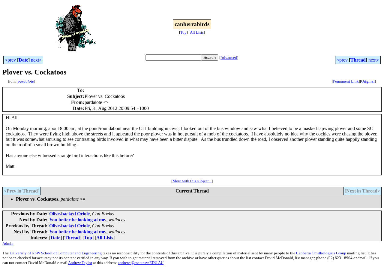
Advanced (228, 57)
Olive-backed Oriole (69, 213)
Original (368, 81)
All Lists (197, 32)
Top (183, 32)
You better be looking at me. (77, 219)
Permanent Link (346, 81)
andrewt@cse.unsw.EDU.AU (141, 262)
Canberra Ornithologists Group (321, 253)
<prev (10, 59)
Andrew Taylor (80, 262)
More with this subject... (192, 181)
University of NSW (25, 253)
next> (36, 59)
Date (23, 59)
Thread (358, 59)
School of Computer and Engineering (71, 253)
